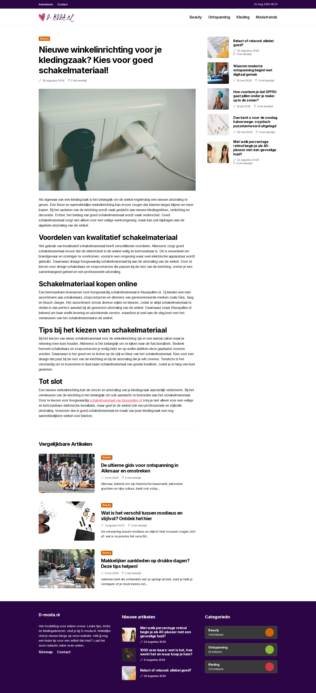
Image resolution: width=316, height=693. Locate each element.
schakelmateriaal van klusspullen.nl (116, 400)
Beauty (196, 17)
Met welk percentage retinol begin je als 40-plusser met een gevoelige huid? (254, 148)
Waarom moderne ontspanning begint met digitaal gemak (252, 70)
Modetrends (266, 17)
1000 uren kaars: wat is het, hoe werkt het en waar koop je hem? (166, 652)
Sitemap (46, 652)
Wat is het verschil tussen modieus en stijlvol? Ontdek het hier (142, 515)
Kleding (242, 17)
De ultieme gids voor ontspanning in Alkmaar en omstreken (139, 468)
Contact (62, 4)
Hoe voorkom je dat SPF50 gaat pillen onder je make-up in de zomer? (254, 96)
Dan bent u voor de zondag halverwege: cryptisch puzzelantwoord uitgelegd (255, 121)
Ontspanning (219, 17)
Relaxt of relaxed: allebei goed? (253, 42)
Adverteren (46, 4)
